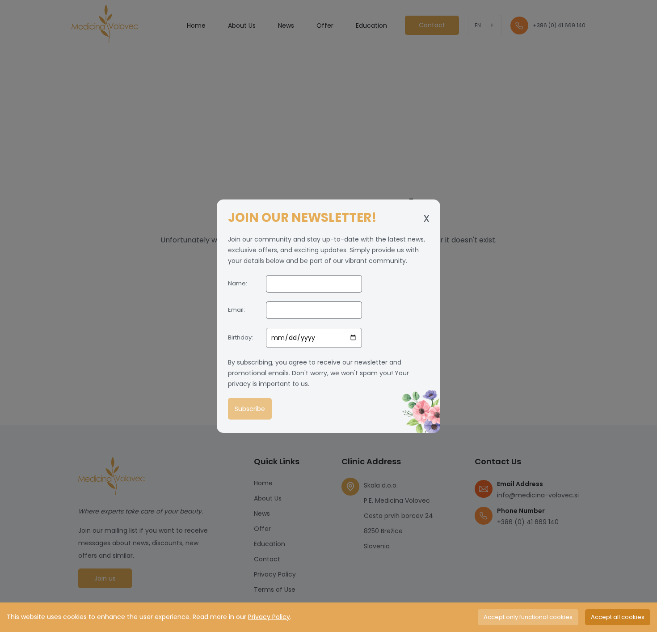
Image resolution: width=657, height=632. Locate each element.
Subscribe (250, 408)
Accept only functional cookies (528, 617)
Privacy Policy (269, 616)
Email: (236, 309)
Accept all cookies (617, 617)
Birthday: (240, 337)
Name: (237, 283)
